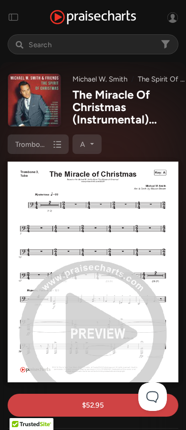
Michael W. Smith (99, 79)
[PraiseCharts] (93, 17)
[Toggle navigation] (13, 17)
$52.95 (93, 405)
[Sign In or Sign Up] (172, 17)
